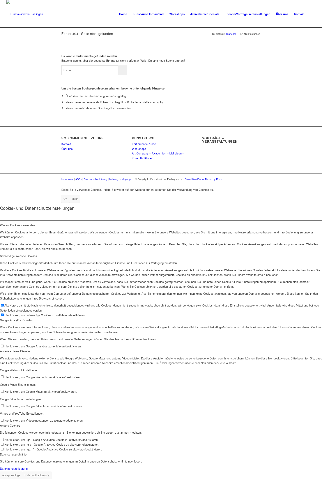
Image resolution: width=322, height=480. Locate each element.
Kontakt (66, 144)
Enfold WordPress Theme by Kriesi (203, 179)
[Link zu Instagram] (257, 179)
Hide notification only (37, 475)
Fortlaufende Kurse (144, 144)
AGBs (78, 179)
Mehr (75, 198)
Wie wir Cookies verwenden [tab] (17, 225)
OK (65, 198)
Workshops (139, 149)
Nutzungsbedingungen (121, 179)
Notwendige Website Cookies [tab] (18, 256)
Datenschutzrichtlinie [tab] (13, 454)
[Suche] (311, 14)
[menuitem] (123, 14)
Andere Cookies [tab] (10, 425)
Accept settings (11, 475)
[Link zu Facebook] (251, 179)
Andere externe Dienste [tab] (15, 351)
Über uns (67, 149)
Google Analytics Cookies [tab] (16, 320)
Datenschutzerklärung (95, 179)
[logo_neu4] (24, 14)
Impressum (67, 179)
